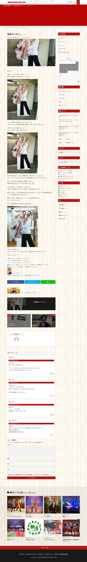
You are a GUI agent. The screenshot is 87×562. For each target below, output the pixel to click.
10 (63, 67)
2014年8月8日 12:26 (13, 423)
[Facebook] (15, 282)
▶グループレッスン (38, 1)
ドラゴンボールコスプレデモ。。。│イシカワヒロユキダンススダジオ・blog (68, 120)
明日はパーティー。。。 (64, 105)
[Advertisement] (43, 16)
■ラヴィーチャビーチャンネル (64, 178)
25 (66, 71)
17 (63, 69)
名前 (8, 458)
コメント (9, 444)
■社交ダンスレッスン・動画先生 (65, 172)
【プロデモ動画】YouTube (14, 260)
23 (60, 71)
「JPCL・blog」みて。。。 (50, 539)
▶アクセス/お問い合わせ (33, 3)
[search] (78, 81)
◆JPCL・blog (61, 192)
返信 (52, 373)
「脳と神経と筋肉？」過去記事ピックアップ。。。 (71, 540)
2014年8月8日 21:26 (13, 360)
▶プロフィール (53, 1)
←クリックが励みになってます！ (28, 292)
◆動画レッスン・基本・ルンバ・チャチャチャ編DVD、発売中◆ (24, 264)
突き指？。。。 (62, 139)
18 (66, 69)
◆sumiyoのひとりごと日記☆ (64, 188)
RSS (60, 200)
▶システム (30, 1)
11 (66, 67)
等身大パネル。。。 (25, 27)
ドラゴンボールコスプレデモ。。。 (66, 91)
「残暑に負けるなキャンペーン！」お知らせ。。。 (68, 116)
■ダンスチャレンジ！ (62, 174)
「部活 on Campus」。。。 (32, 539)
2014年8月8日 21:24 (13, 382)
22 (77, 69)
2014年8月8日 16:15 (13, 404)
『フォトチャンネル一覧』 (14, 262)
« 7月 (60, 75)
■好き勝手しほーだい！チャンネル (65, 176)
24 (63, 71)
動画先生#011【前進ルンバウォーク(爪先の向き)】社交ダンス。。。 (68, 127)
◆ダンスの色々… (16, 27)
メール (8, 463)
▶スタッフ (46, 1)
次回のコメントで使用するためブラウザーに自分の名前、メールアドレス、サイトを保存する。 (28, 474)
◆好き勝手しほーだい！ (63, 186)
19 (68, 69)
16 (60, 69)
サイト (8, 469)
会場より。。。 (62, 101)
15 (77, 67)
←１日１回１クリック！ (18, 273)
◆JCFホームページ (62, 190)
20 (71, 69)
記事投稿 (70, 2)
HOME (9, 27)
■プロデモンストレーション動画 (65, 170)
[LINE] (48, 282)
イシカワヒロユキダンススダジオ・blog (48, 557)
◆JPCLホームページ (62, 194)
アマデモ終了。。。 (63, 98)
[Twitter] (33, 282)
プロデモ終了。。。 (63, 94)
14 (74, 67)
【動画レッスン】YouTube (14, 258)
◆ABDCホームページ (62, 195)
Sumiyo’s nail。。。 (63, 218)
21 (74, 69)
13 (71, 67)
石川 (61, 129)
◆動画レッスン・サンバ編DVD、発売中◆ (18, 266)
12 (68, 67)
